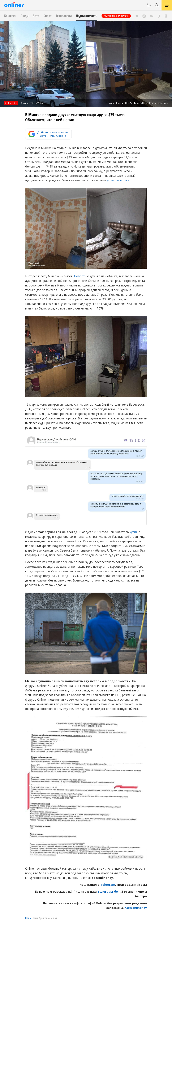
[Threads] (166, 15)
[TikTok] (159, 15)
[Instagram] (144, 15)
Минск (54, 918)
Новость (80, 276)
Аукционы (44, 918)
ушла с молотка (118, 180)
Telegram (107, 885)
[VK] (152, 15)
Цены (28, 918)
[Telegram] (136, 15)
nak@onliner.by (135, 908)
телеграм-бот (109, 891)
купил (134, 532)
